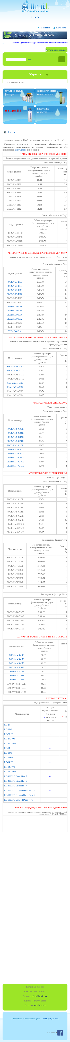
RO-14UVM (9, 767)
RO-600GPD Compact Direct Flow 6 (19, 795)
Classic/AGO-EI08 (14, 306)
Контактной (20, 150)
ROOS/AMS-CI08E (15, 433)
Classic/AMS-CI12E (15, 466)
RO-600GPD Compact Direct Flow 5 (19, 790)
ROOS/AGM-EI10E (15, 366)
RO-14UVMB (10, 771)
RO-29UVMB (10, 743)
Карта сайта (61, 28)
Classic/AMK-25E (16, 675)
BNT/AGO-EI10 (14, 331)
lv (38, 17)
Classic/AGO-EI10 (14, 315)
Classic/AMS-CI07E (15, 449)
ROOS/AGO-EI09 (14, 286)
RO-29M (8, 729)
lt (31, 17)
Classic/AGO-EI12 (14, 319)
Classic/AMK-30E (16, 679)
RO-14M (8, 753)
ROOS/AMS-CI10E (15, 441)
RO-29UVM (9, 739)
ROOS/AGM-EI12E (15, 370)
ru (35, 17)
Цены (11, 132)
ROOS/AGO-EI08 (14, 282)
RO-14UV (8, 762)
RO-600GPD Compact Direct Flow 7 (19, 800)
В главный (45, 28)
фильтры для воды (51, 1018)
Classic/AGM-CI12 (15, 387)
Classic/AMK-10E (16, 671)
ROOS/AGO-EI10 (14, 290)
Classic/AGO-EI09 (14, 311)
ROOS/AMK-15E (16, 659)
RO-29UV (8, 734)
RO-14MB (8, 757)
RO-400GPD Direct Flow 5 (15, 776)
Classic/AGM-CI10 (15, 383)
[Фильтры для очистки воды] (35, 8)
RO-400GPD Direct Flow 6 (15, 781)
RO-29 (7, 725)
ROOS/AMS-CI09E (15, 437)
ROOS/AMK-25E (16, 663)
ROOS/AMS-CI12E (15, 445)
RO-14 (7, 748)
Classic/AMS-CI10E (15, 462)
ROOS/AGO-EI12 (14, 294)
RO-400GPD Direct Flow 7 (15, 786)
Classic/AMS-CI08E (15, 453)
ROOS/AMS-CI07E (15, 429)
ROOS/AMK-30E (16, 667)
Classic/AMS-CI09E (15, 457)
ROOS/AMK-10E (16, 655)
